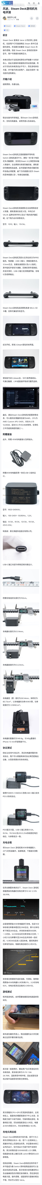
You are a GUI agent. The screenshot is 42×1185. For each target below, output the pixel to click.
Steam (8, 26)
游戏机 (32, 26)
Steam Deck (20, 26)
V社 (7, 30)
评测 (17, 19)
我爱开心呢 (11, 17)
